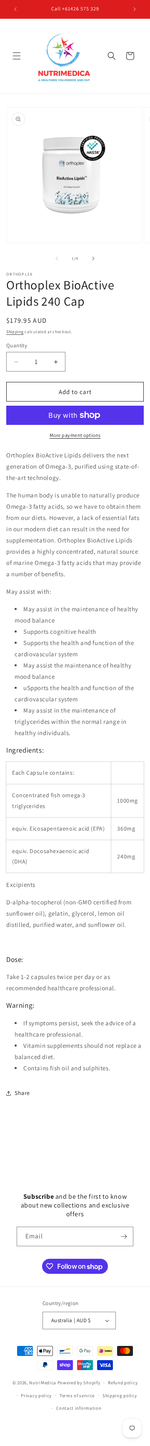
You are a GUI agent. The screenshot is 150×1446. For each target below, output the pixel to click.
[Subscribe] (124, 1236)
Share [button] (22, 1093)
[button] (17, 56)
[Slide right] (93, 258)
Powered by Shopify (79, 1383)
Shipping (15, 331)
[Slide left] (57, 258)
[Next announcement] (134, 9)
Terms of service (77, 1395)
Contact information (78, 1408)
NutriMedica (43, 1383)
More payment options (75, 435)
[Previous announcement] (15, 9)
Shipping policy (119, 1395)
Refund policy (123, 1383)
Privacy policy (36, 1395)
